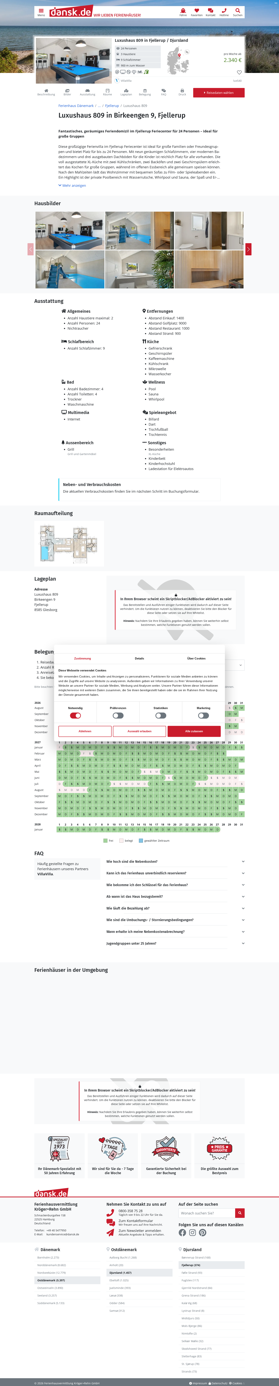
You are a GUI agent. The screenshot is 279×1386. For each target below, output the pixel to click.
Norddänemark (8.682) (51, 1265)
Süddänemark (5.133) (50, 1303)
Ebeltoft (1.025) (119, 1280)
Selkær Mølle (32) (192, 1341)
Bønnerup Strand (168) (196, 1257)
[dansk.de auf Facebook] (182, 1232)
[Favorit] (239, 72)
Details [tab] (139, 658)
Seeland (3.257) (47, 1295)
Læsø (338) (116, 1295)
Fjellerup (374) (191, 1265)
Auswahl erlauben (139, 731)
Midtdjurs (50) (190, 1318)
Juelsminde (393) (120, 1288)
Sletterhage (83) (192, 1356)
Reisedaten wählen (220, 93)
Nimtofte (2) (189, 1333)
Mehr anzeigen (73, 185)
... (99, 105)
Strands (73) (189, 1371)
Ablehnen (85, 731)
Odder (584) (117, 1303)
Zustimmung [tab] (82, 658)
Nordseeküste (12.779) (51, 1272)
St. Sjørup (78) (190, 1364)
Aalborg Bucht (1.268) (123, 1257)
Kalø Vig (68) (189, 1303)
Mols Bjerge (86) (192, 1326)
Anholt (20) (116, 1265)
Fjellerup (112, 105)
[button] (41, 12)
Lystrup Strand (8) (193, 1310)
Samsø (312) (117, 1310)
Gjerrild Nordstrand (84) (197, 1288)
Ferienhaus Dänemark (76, 105)
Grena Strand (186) (194, 1295)
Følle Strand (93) (192, 1272)
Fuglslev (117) (190, 1280)
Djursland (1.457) (121, 1272)
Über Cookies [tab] (196, 658)
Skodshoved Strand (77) (196, 1348)
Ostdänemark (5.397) (51, 1280)
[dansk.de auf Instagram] (192, 1232)
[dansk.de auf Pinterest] (202, 1232)
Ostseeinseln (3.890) (50, 1288)
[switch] (118, 715)
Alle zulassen (194, 731)
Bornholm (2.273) (48, 1257)
